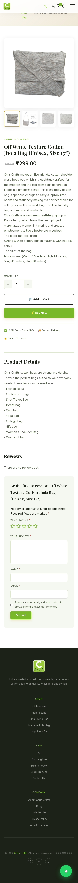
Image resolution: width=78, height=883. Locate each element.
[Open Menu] (72, 6)
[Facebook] (39, 861)
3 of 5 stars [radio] (24, 526)
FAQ (39, 753)
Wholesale (39, 812)
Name (15, 569)
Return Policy (39, 766)
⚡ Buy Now (39, 313)
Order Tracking (39, 772)
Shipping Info (39, 759)
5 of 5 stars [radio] (35, 526)
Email (15, 585)
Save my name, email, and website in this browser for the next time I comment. (38, 605)
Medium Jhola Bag (39, 725)
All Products (39, 706)
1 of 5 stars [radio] (12, 526)
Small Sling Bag (39, 719)
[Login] (53, 6)
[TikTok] (48, 861)
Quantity (11, 275)
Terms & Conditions (39, 825)
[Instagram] (29, 861)
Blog (39, 806)
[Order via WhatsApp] (66, 871)
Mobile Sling (39, 713)
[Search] (64, 6)
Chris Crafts (20, 853)
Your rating (20, 520)
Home (9, 8)
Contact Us (39, 778)
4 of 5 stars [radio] (29, 526)
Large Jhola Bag (24, 12)
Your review (20, 536)
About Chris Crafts (39, 800)
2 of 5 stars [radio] (18, 526)
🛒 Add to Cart (39, 299)
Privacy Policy (39, 819)
